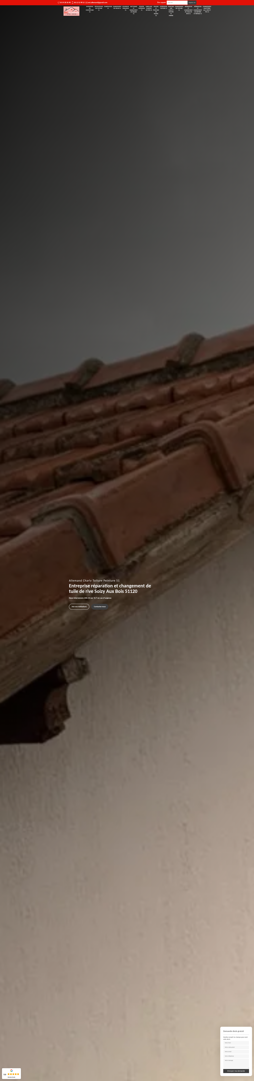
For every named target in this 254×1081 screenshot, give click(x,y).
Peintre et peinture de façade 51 (156, 11)
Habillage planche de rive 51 (149, 8)
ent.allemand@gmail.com (97, 3)
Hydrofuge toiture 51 (163, 7)
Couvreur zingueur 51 (125, 8)
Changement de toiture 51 (179, 8)
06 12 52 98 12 (79, 3)
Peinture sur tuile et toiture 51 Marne (171, 11)
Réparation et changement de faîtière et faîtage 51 (198, 10)
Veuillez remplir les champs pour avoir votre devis (235, 1038)
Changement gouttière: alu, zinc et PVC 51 (207, 9)
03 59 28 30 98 (65, 3)
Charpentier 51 (108, 7)
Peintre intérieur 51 (142, 8)
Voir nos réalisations (79, 607)
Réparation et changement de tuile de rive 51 (188, 10)
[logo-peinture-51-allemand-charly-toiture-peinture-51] (71, 11)
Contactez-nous (100, 607)
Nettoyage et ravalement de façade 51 (134, 10)
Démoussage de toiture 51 (99, 8)
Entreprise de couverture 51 (90, 9)
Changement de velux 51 (117, 7)
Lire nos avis (11, 1077)
